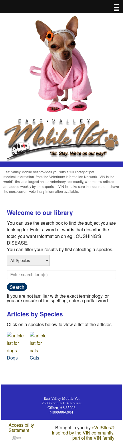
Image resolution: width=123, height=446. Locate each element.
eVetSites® (103, 427)
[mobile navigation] (114, 9)
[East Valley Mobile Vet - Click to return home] (61, 139)
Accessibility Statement (21, 427)
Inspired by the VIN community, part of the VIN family (83, 435)
